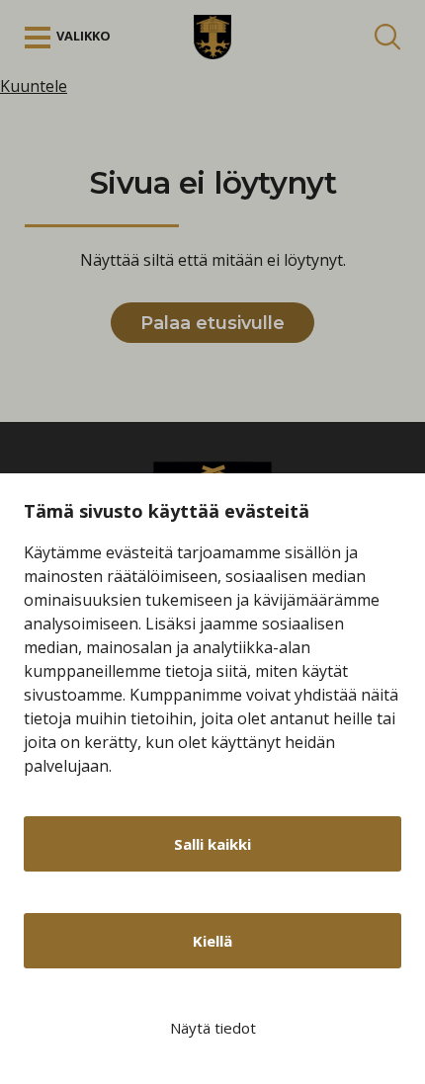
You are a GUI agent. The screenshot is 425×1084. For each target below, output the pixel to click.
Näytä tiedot (213, 1028)
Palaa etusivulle (212, 323)
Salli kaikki (212, 844)
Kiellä (212, 941)
